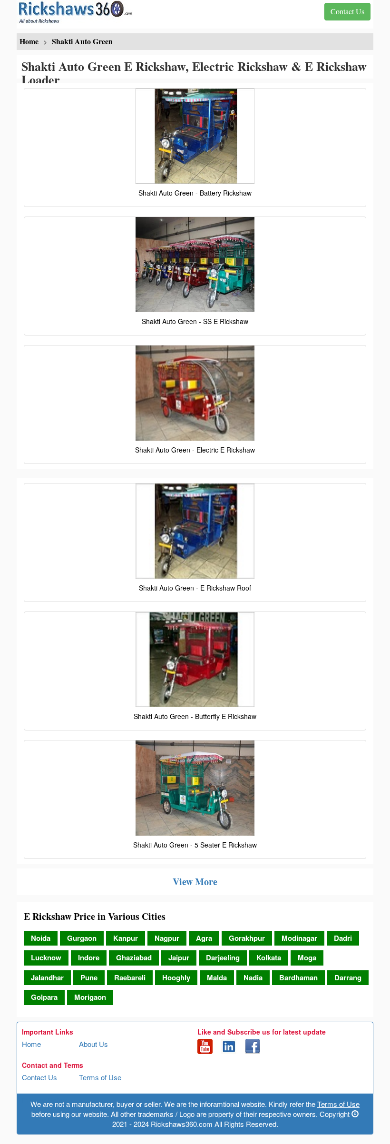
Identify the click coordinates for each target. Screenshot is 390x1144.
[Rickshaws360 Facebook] (252, 1045)
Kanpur (125, 938)
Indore (88, 957)
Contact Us (39, 1077)
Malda (217, 977)
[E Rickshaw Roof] (195, 531)
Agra (204, 938)
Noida (40, 938)
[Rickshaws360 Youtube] (205, 1045)
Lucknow (46, 957)
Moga (307, 957)
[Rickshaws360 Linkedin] (228, 1045)
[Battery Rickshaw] (195, 136)
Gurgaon (82, 938)
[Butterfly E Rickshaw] (195, 659)
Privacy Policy (44, 1100)
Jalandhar (47, 977)
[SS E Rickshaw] (195, 264)
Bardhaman (298, 977)
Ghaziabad (134, 957)
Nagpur (167, 938)
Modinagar (299, 938)
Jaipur (178, 957)
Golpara (44, 997)
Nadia (253, 977)
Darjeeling (223, 957)
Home (31, 1044)
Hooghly (176, 977)
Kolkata (268, 957)
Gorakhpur (247, 938)
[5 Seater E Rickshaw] (195, 788)
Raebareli (130, 977)
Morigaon (90, 997)
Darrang (347, 977)
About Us (93, 1044)
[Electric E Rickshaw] (195, 393)
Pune (89, 977)
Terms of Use (100, 1077)
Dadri (343, 938)
